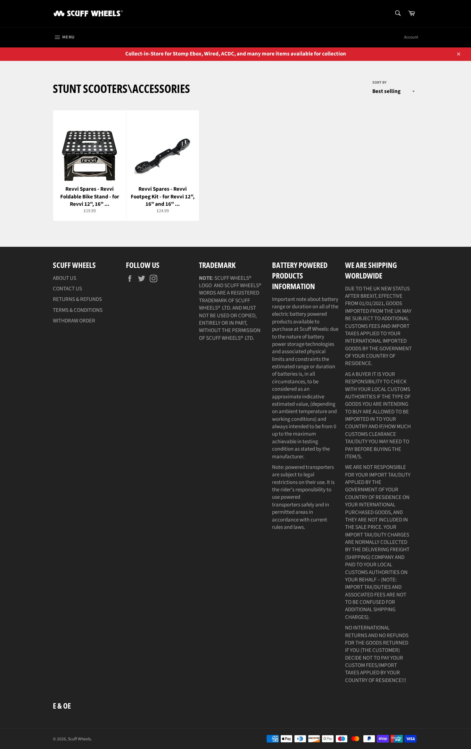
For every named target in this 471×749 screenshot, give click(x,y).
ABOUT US (64, 278)
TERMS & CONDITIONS (78, 310)
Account (411, 37)
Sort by (379, 82)
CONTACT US (67, 289)
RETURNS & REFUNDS (77, 299)
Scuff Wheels (79, 739)
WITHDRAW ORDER (74, 321)
